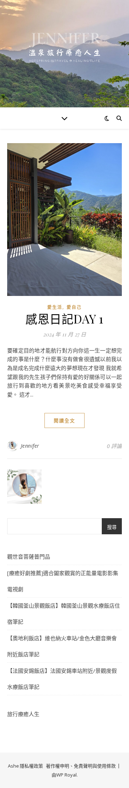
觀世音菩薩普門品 (28, 556)
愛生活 (54, 307)
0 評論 (114, 445)
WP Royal (66, 775)
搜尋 (111, 527)
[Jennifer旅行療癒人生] (64, 53)
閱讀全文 (64, 420)
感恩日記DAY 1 (64, 318)
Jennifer (30, 445)
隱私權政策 (31, 766)
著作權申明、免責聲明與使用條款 (81, 766)
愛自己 (74, 307)
